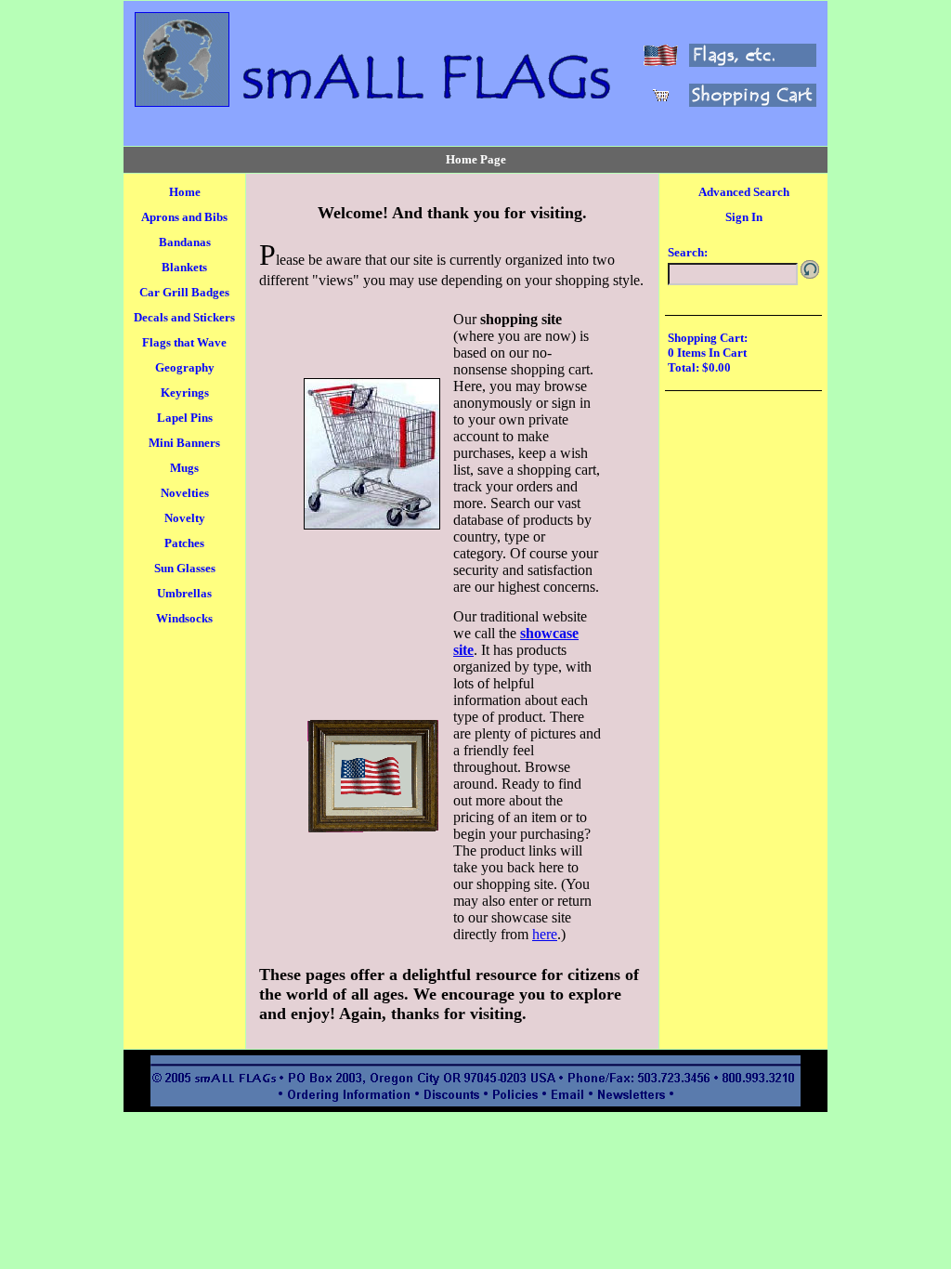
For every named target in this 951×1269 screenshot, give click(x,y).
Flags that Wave (184, 342)
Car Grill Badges (184, 292)
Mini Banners (184, 443)
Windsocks (184, 618)
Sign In (743, 217)
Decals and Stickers (184, 317)
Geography (185, 367)
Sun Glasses (184, 568)
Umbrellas (184, 593)
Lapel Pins (185, 418)
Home (185, 192)
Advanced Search (743, 192)
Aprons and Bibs (184, 217)
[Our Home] (182, 102)
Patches (184, 543)
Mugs (184, 468)
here (544, 934)
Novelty (184, 518)
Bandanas (185, 242)
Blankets (184, 267)
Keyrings (185, 392)
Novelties (185, 493)
